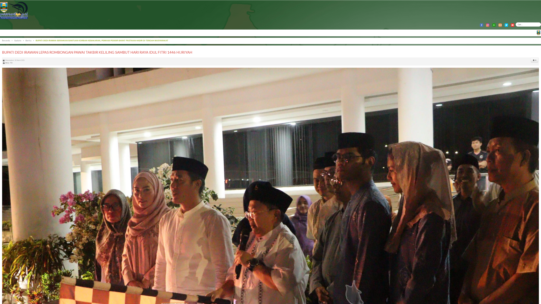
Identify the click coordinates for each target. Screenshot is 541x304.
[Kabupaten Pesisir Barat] (14, 10)
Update (17, 40)
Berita (28, 40)
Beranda (6, 40)
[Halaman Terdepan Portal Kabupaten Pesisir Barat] (538, 32)
